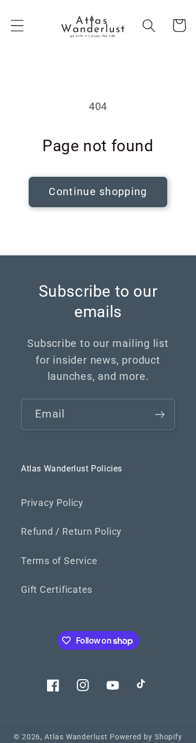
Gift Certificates (57, 589)
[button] (17, 25)
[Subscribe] (160, 415)
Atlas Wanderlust (76, 737)
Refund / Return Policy (71, 531)
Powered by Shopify (146, 737)
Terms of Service (59, 560)
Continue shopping (98, 192)
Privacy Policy (52, 502)
